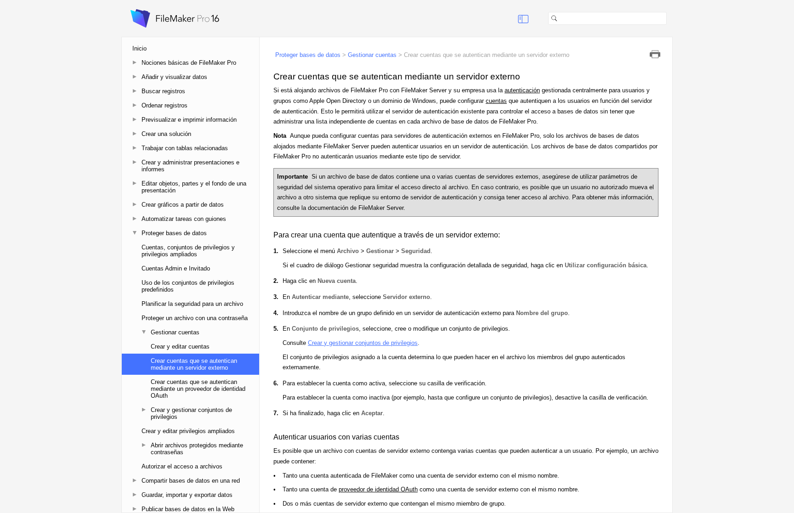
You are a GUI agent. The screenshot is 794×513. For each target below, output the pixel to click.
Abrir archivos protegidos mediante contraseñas (197, 449)
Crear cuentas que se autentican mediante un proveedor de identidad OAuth (198, 388)
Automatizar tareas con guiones (184, 218)
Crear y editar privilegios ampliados (188, 431)
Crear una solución (166, 133)
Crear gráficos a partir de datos (183, 204)
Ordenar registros (164, 105)
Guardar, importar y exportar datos (187, 494)
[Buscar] (670, 18)
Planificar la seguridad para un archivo (192, 303)
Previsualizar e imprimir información (189, 119)
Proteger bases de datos (174, 233)
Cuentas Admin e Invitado (176, 268)
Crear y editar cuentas (180, 346)
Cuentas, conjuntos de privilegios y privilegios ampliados (188, 251)
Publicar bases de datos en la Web (188, 509)
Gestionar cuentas (175, 332)
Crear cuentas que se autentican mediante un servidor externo (194, 364)
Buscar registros (163, 91)
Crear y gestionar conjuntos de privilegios (191, 413)
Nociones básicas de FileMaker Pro (189, 62)
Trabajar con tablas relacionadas (185, 148)
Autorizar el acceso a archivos (182, 466)
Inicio (139, 48)
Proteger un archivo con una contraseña (195, 318)
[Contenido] (512, 18)
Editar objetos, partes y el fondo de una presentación (194, 187)
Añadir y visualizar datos (174, 76)
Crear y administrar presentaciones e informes (190, 166)
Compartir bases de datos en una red (191, 480)
